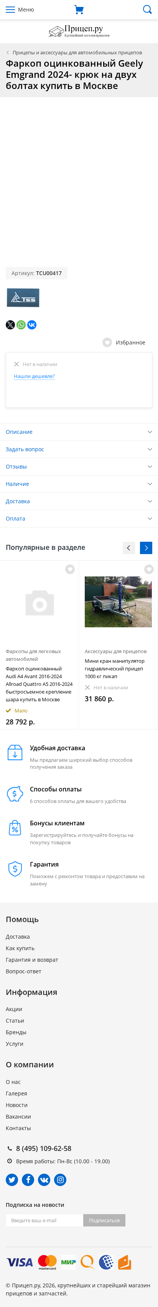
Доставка (18, 501)
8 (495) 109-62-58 (43, 1148)
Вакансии (18, 1116)
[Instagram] (60, 1180)
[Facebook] (28, 1180)
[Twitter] (12, 1180)
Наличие (17, 483)
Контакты (18, 1128)
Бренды (16, 1032)
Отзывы (16, 466)
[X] (10, 324)
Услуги (14, 1043)
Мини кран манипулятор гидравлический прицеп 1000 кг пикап (115, 668)
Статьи (15, 1020)
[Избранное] (70, 569)
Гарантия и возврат (32, 959)
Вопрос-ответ (23, 971)
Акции (14, 1009)
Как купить (20, 948)
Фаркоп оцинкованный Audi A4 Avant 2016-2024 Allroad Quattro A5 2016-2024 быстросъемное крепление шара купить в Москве (39, 684)
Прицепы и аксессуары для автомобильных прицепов (77, 52)
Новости (17, 1105)
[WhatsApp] (21, 324)
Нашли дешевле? (34, 376)
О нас (13, 1081)
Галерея (16, 1093)
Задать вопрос (25, 449)
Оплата (15, 518)
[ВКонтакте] (31, 324)
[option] (39, 644)
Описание (19, 431)
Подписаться (104, 1220)
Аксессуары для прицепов (115, 651)
